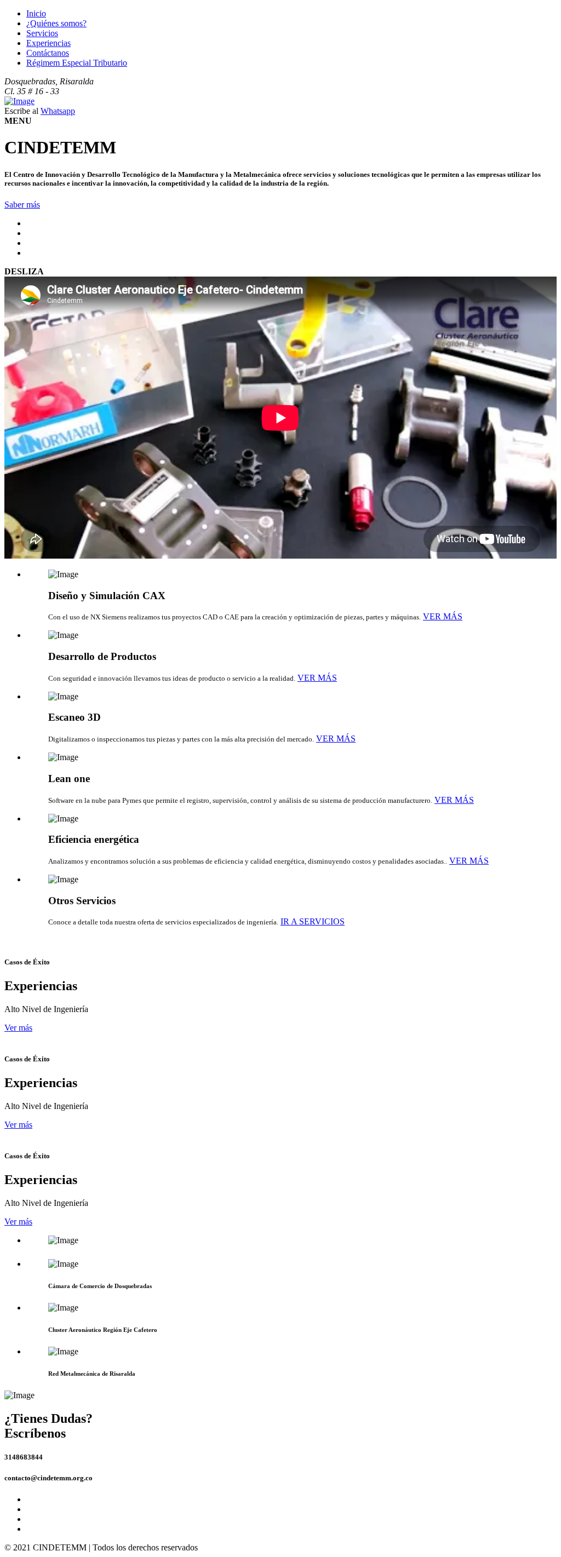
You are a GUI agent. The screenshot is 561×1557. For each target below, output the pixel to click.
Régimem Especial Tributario (76, 62)
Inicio (36, 13)
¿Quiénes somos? (56, 23)
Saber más (22, 204)
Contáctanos (47, 53)
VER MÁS (442, 616)
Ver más (18, 1027)
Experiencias (48, 43)
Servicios (42, 33)
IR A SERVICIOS (312, 921)
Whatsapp (58, 111)
